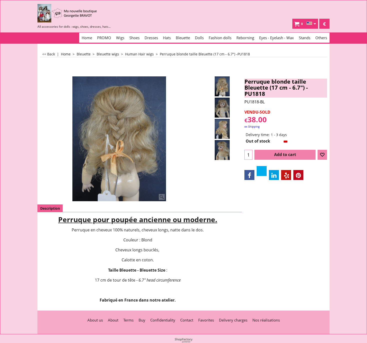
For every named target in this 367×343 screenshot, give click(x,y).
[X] (262, 171)
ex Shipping (252, 126)
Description (50, 208)
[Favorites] (322, 155)
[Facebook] (249, 175)
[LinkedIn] (274, 175)
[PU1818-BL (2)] (222, 129)
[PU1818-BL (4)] (222, 150)
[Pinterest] (298, 175)
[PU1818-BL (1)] (222, 108)
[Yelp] (286, 175)
